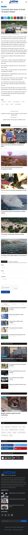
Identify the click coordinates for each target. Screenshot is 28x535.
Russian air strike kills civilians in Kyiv (17, 384)
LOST (6, 429)
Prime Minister (5, 435)
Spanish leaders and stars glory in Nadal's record (14, 119)
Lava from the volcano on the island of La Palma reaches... (13, 212)
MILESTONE (7, 426)
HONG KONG (14, 426)
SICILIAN (9, 432)
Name (2, 265)
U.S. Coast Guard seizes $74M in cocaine (16, 378)
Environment (4, 6)
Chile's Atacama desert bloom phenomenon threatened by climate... (12, 168)
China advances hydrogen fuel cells (17, 334)
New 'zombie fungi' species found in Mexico (16, 506)
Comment (3, 276)
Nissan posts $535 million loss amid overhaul (17, 371)
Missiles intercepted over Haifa (16, 314)
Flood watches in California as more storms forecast (12, 414)
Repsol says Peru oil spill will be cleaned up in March (12, 145)
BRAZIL (9, 101)
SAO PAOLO (4, 101)
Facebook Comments (13, 261)
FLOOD (23, 101)
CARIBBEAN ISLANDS (13, 429)
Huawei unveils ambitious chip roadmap (16, 322)
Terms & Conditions (8, 529)
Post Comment (5, 292)
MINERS (14, 432)
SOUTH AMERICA (16, 101)
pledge (11, 435)
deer (3, 429)
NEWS (12, 104)
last (2, 426)
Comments (4, 261)
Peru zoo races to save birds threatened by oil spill (13, 190)
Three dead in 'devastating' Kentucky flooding (12, 234)
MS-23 (23, 426)
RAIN (3, 104)
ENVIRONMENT (18, 104)
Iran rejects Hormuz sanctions (16, 328)
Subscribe (23, 521)
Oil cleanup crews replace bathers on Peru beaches (14, 255)
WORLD (7, 104)
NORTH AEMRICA (21, 432)
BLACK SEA (22, 429)
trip (19, 426)
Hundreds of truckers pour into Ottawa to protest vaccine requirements (14, 114)
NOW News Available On (18, 529)
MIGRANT (4, 432)
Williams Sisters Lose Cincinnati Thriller (17, 493)
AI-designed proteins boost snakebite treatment (17, 308)
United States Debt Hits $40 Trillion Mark (17, 499)
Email (2, 270)
